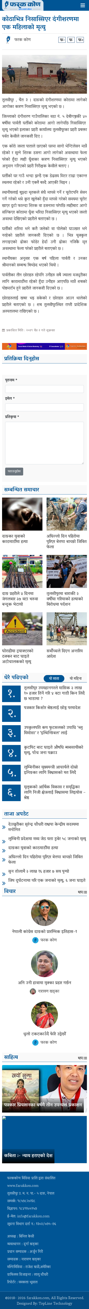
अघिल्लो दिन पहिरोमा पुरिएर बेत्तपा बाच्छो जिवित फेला (67, 542)
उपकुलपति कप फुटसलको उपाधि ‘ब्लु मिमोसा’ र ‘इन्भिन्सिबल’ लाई (53, 730)
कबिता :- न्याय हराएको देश (28, 1156)
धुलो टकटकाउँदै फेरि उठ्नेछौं (44, 1034)
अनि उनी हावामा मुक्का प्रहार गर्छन (44, 983)
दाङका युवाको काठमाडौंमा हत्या (15, 539)
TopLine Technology (55, 1304)
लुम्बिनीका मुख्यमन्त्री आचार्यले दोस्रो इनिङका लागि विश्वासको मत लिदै (51, 770)
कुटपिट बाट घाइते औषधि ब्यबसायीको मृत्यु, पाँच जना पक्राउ (53, 750)
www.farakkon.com (22, 1186)
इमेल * (10, 399)
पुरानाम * (11, 380)
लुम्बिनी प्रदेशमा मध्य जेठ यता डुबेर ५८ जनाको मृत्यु (47, 839)
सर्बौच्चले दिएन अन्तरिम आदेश (65, 654)
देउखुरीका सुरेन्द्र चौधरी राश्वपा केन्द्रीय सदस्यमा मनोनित (43, 827)
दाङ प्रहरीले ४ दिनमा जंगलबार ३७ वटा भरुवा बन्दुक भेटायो (20, 599)
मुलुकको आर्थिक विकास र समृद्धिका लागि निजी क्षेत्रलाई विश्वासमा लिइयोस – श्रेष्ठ (54, 792)
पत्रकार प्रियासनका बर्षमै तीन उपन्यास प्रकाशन (43, 1105)
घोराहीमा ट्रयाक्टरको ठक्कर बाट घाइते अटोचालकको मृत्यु (17, 656)
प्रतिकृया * (12, 417)
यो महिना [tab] (76, 678)
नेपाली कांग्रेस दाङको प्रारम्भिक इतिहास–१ (44, 932)
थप (80, 892)
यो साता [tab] (54, 678)
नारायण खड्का (48, 992)
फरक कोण (22, 40)
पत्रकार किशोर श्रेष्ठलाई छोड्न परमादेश (52, 708)
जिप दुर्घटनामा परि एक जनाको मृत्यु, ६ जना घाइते (46, 881)
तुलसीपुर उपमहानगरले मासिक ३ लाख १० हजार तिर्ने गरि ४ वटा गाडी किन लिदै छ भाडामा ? (54, 693)
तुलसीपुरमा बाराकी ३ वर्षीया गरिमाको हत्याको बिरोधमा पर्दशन (65, 599)
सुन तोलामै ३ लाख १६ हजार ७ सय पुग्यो (38, 872)
